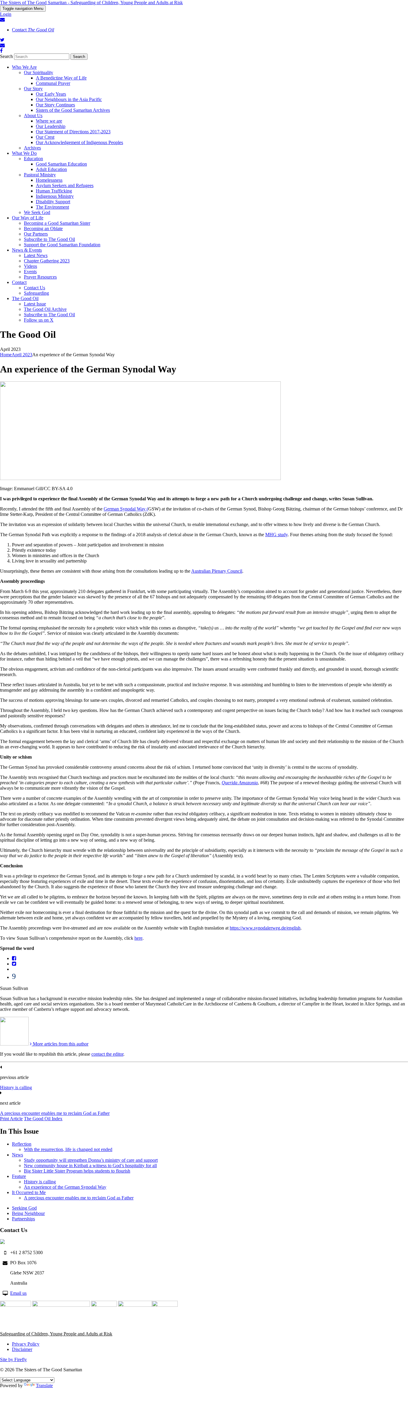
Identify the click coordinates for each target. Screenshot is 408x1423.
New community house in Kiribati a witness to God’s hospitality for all (90, 1165)
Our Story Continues (55, 104)
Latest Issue (35, 303)
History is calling (16, 1087)
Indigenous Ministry (55, 196)
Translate (44, 1385)
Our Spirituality (38, 72)
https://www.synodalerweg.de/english (265, 927)
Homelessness (49, 180)
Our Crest (45, 137)
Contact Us (34, 287)
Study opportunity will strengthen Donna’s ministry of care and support (91, 1160)
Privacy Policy (25, 1343)
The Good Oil (25, 298)
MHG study (276, 534)
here (138, 938)
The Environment (52, 207)
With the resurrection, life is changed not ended (68, 1149)
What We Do (24, 153)
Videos (30, 266)
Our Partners (36, 233)
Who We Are (24, 67)
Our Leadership (50, 126)
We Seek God (37, 212)
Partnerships (23, 1218)
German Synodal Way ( (126, 508)
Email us (18, 1293)
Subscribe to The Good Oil (49, 239)
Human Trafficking (54, 190)
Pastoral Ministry (40, 174)
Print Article (11, 1118)
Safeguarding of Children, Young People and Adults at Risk (56, 1333)
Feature (19, 1176)
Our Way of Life (27, 217)
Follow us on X (38, 319)
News (17, 1154)
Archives (32, 147)
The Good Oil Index (43, 1118)
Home (6, 354)
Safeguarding (36, 293)
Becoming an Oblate (43, 228)
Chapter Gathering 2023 (47, 260)
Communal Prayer (53, 83)
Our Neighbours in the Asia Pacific (69, 99)
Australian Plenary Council (216, 571)
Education (33, 158)
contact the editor (107, 1054)
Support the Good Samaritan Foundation (62, 244)
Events (30, 271)
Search (6, 56)
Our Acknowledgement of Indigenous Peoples (79, 142)
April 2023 (22, 354)
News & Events (27, 250)
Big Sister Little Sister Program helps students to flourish (77, 1170)
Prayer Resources (40, 276)
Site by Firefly (13, 1359)
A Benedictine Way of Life (61, 77)
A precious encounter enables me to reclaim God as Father (55, 1113)
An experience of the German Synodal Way (65, 1187)
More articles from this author (60, 1043)
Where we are (49, 120)
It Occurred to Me (29, 1192)
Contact (33, 29)
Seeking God (24, 1207)
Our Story (33, 88)
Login (5, 14)
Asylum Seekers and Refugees (64, 185)
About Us (33, 115)
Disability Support (53, 201)
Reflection (21, 1144)
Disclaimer (22, 1349)
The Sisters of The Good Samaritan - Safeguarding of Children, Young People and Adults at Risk (91, 2)
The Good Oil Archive (45, 309)
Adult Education (51, 169)
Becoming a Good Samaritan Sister (57, 223)
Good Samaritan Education (61, 163)
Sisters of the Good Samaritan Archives (73, 110)
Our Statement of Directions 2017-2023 (73, 131)
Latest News (35, 255)
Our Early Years (51, 94)
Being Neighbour (28, 1213)
